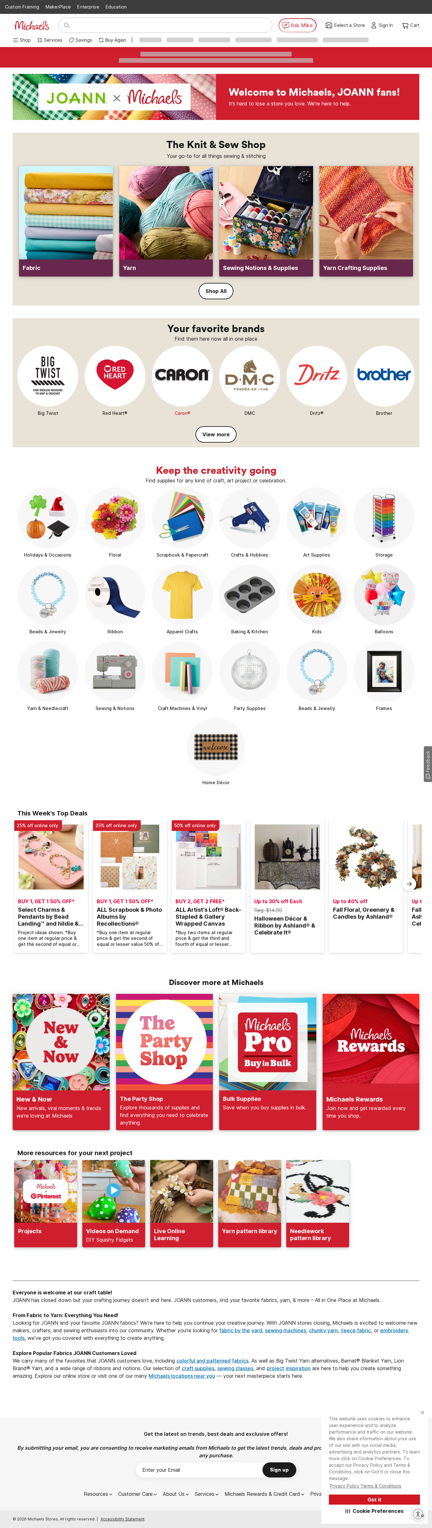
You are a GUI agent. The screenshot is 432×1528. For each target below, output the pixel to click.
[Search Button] (67, 25)
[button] (374, 1511)
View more (216, 434)
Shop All (216, 291)
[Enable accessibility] (418, 1514)
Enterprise (88, 6)
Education (116, 6)
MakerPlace (58, 6)
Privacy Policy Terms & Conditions (365, 1486)
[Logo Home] (32, 25)
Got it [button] (374, 1499)
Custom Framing (22, 6)
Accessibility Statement (123, 1519)
